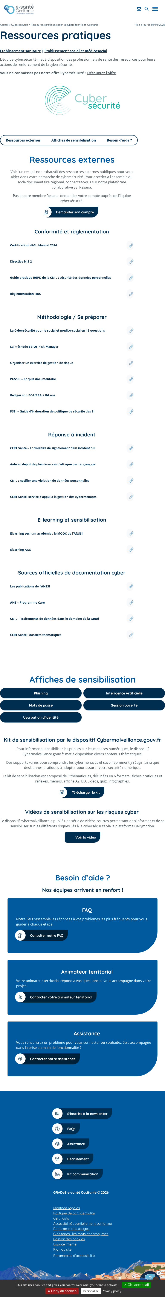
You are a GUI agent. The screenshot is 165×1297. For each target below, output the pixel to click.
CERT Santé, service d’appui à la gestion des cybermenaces (53, 497)
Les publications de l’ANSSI (30, 586)
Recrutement (78, 1159)
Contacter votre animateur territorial (61, 997)
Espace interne (64, 1244)
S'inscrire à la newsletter (87, 1113)
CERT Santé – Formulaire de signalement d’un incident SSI (52, 448)
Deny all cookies (63, 1291)
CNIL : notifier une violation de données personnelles (49, 481)
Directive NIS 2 (21, 261)
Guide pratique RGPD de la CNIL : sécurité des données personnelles (60, 277)
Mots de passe (41, 705)
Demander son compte (75, 212)
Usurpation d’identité (40, 717)
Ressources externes (23, 140)
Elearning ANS (20, 550)
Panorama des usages (71, 1228)
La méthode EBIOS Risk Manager (34, 347)
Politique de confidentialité (74, 1213)
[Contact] (139, 9)
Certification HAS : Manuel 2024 (33, 245)
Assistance (76, 1144)
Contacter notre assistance (52, 1059)
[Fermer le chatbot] (158, 1273)
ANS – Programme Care (27, 602)
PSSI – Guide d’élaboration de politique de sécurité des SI (52, 411)
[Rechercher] (146, 9)
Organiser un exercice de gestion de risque (41, 363)
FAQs (71, 1129)
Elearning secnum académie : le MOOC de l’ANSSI (46, 533)
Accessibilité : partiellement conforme (82, 1223)
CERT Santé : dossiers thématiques (35, 635)
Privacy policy (111, 1291)
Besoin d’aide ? (119, 140)
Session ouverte (124, 705)
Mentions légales (66, 1208)
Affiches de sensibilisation (73, 140)
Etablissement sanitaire (20, 51)
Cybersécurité (19, 24)
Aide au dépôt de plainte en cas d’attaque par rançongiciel (53, 464)
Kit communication (82, 1174)
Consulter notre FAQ (46, 935)
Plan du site (62, 1249)
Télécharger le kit (86, 792)
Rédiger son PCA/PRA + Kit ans (32, 395)
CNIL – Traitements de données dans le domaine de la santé (54, 619)
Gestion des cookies (69, 1239)
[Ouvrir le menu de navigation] (157, 9)
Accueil (4, 24)
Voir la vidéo (85, 837)
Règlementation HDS (25, 294)
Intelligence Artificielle (124, 693)
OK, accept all (138, 1285)
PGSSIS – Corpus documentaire (33, 379)
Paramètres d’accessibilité (74, 1255)
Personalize (91, 1291)
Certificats (61, 1218)
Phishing (41, 693)
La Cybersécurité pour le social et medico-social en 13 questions (57, 330)
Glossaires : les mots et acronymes (80, 1234)
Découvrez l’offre (101, 73)
